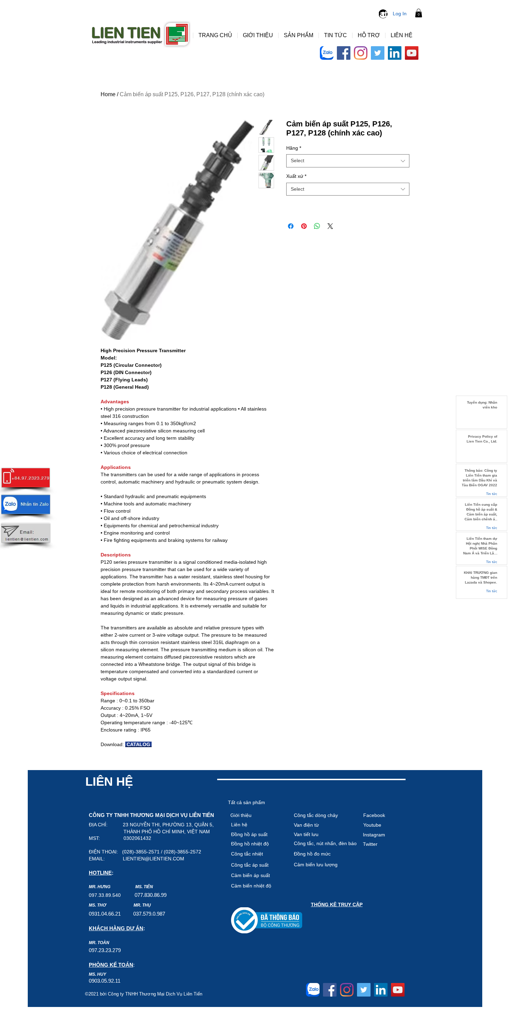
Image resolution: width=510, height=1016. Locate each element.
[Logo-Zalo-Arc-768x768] (326, 53)
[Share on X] (330, 226)
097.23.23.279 (105, 950)
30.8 (152, 895)
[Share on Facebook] (291, 226)
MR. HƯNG (99, 886)
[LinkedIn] (394, 53)
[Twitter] (377, 53)
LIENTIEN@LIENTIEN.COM (153, 858)
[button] (418, 13)
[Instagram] (360, 53)
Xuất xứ (296, 176)
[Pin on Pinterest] (304, 226)
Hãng (293, 148)
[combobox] (347, 160)
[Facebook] (343, 53)
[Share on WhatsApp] (317, 226)
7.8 (143, 895)
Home (108, 94)
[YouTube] (411, 53)
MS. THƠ (97, 905)
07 (137, 895)
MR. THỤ (142, 905)
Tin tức (491, 494)
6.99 (162, 895)
